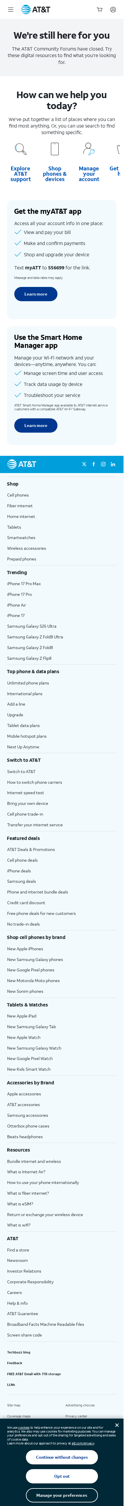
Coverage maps (18, 1416)
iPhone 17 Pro (19, 594)
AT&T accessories (23, 1104)
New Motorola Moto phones (33, 980)
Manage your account (89, 174)
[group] (61, 483)
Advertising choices (80, 1405)
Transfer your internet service (35, 824)
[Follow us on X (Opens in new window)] (84, 464)
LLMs (11, 1385)
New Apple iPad (21, 1016)
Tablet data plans (23, 725)
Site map (13, 1405)
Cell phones (18, 495)
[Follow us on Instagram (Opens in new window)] (103, 464)
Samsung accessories (27, 1115)
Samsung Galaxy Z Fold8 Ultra (35, 637)
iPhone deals (19, 871)
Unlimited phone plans (28, 683)
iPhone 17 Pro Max (24, 583)
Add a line (16, 704)
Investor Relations (24, 1271)
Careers (14, 1292)
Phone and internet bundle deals (37, 892)
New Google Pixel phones (30, 970)
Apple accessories (24, 1094)
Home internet (21, 516)
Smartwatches (21, 537)
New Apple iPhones (25, 948)
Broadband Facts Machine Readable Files (45, 1324)
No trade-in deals (23, 924)
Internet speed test (25, 792)
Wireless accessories (26, 548)
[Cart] (99, 9)
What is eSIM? (20, 1204)
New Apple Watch (23, 1037)
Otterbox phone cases (28, 1126)
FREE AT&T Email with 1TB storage (34, 1374)
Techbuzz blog (18, 1352)
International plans (25, 693)
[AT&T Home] (36, 9)
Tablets (14, 527)
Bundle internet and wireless (34, 1161)
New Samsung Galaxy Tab (31, 1026)
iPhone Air (16, 605)
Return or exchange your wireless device (45, 1214)
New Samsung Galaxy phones (35, 959)
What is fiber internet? (28, 1193)
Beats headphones (25, 1136)
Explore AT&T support (20, 174)
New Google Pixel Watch (30, 1058)
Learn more (35, 294)
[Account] (113, 9)
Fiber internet (20, 505)
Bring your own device (27, 803)
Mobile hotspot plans (27, 736)
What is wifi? (18, 1225)
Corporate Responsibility (30, 1281)
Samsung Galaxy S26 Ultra (32, 626)
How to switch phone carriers (34, 782)
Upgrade (15, 714)
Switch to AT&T (21, 771)
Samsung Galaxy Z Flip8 (29, 658)
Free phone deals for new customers (41, 913)
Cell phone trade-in (25, 814)
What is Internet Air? (26, 1171)
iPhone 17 (16, 615)
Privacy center (76, 1416)
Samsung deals (21, 881)
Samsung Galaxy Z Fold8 (30, 647)
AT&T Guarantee (22, 1313)
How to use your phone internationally (43, 1182)
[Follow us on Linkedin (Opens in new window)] (112, 464)
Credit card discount (26, 902)
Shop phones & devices (55, 174)
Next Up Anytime (23, 747)
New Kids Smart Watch (29, 1069)
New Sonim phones (25, 991)
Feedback (14, 1363)
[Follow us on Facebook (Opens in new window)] (93, 464)
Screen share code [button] (24, 1335)
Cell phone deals (22, 860)
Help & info (17, 1303)
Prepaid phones (21, 559)
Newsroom (17, 1260)
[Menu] (11, 9)
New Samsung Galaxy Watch (34, 1048)
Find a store (18, 1250)
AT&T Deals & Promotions (31, 849)
